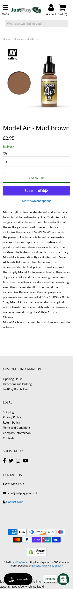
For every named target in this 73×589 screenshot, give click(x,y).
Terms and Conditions (17, 427)
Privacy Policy (12, 417)
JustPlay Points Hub (15, 389)
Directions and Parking (17, 384)
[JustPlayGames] (26, 10)
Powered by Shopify (51, 565)
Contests (8, 438)
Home (6, 39)
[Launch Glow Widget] (63, 579)
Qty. (5, 153)
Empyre (36, 565)
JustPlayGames (20, 562)
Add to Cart (36, 178)
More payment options (36, 201)
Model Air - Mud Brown (26, 39)
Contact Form (14, 502)
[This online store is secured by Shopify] (37, 555)
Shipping (8, 412)
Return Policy (11, 422)
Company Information (17, 433)
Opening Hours (12, 379)
